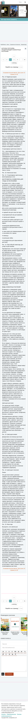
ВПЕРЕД (14, 63)
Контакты (3, 714)
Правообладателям (11, 714)
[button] (3, 651)
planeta (3, 2)
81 (24, 59)
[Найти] (25, 2)
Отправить (9, 674)
